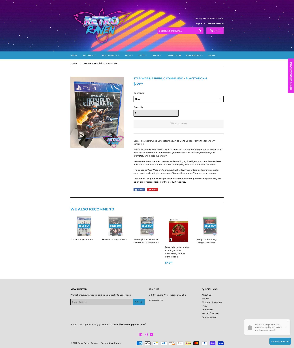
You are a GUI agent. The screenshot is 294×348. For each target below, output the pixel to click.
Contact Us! (207, 309)
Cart (217, 30)
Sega (128, 55)
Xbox (141, 55)
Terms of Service (210, 313)
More (211, 55)
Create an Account (215, 24)
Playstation (110, 55)
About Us (206, 295)
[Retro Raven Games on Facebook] (141, 335)
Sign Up (139, 302)
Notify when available (291, 76)
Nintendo (89, 55)
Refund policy (209, 317)
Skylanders (193, 55)
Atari (155, 55)
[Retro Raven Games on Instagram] (146, 335)
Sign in (199, 24)
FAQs (204, 306)
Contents (139, 93)
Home (73, 55)
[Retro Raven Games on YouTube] (151, 335)
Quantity (138, 107)
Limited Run (173, 55)
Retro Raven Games (88, 343)
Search (205, 298)
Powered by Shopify (111, 343)
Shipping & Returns (212, 302)
